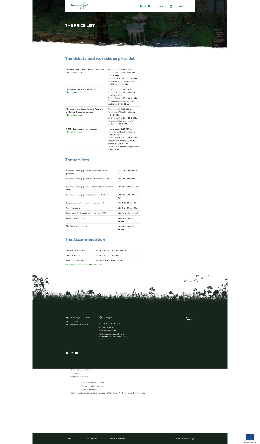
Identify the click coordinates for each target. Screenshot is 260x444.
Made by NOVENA (182, 438)
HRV (157, 6)
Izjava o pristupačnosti (118, 438)
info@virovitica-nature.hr (79, 325)
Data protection (93, 438)
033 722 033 (75, 321)
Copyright (68, 438)
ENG (161, 6)
